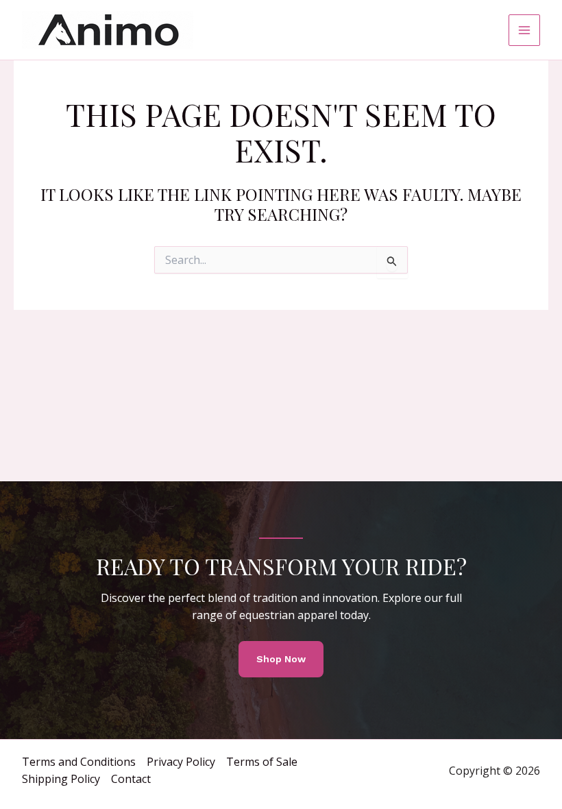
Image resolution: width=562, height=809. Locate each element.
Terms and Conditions (79, 761)
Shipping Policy (61, 778)
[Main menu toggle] (524, 30)
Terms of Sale (261, 761)
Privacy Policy (181, 761)
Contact (131, 778)
